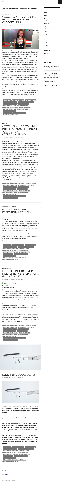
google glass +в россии (18, 100)
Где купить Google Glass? (19, 374)
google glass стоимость (10, 105)
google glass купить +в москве (26, 185)
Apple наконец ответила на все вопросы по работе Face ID (51, 80)
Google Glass (26, 52)
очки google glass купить (21, 109)
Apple (45, 18)
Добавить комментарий (17, 25)
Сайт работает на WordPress (8, 480)
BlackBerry (46, 20)
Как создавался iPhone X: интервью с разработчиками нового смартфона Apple (51, 68)
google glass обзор (23, 103)
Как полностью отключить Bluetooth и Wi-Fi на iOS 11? (50, 84)
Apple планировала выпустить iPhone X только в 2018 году (51, 72)
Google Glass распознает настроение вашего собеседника (20, 19)
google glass (7, 100)
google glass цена (22, 105)
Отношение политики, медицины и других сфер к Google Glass (20, 273)
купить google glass (25, 107)
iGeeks (4, 2)
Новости (9, 14)
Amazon (45, 12)
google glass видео (31, 100)
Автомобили (47, 50)
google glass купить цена (10, 103)
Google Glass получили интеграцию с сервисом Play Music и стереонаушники (19, 130)
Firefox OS (46, 23)
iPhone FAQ (46, 37)
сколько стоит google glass (11, 114)
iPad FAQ (46, 31)
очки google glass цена (9, 111)
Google (4, 14)
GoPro (45, 28)
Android (4, 206)
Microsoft (46, 45)
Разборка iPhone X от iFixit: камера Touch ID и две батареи (51, 76)
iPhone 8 (46, 34)
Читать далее (6, 179)
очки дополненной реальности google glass (15, 112)
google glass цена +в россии (11, 107)
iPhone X (46, 39)
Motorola (46, 47)
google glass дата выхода (10, 185)
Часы (45, 56)
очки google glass (8, 109)
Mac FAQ (46, 42)
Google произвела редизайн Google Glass (18, 211)
